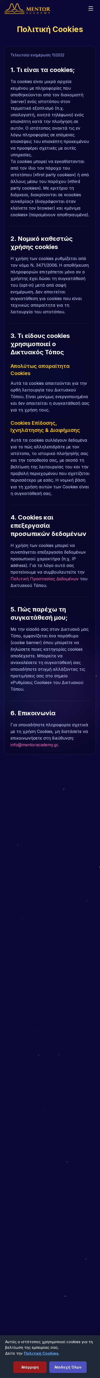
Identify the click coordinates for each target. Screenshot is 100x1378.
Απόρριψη (30, 1367)
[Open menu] (91, 8)
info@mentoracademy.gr (34, 744)
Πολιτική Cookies (41, 1353)
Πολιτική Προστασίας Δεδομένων (45, 578)
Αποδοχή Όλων (68, 1367)
